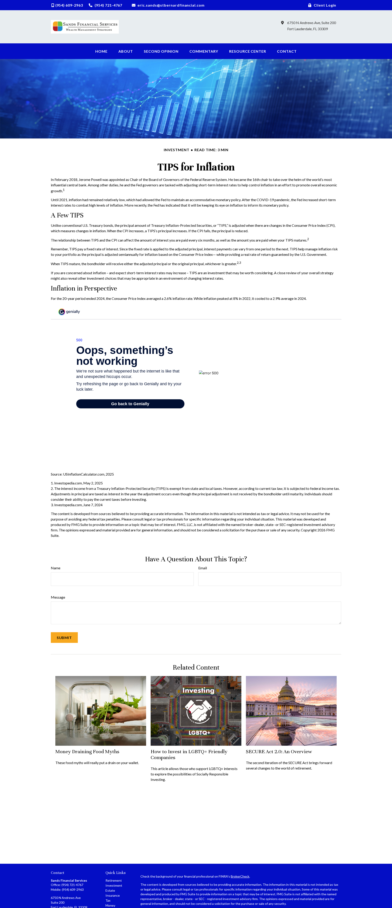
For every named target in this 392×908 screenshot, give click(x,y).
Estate (110, 890)
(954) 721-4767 (72, 885)
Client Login (325, 5)
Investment (113, 885)
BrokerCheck (240, 876)
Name (55, 568)
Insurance (112, 895)
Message (58, 597)
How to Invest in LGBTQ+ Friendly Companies (189, 754)
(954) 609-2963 (73, 889)
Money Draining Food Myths (87, 751)
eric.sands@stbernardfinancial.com (171, 5)
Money (110, 905)
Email (202, 568)
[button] (101, 51)
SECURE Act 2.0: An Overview (279, 751)
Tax (107, 900)
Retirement (113, 880)
